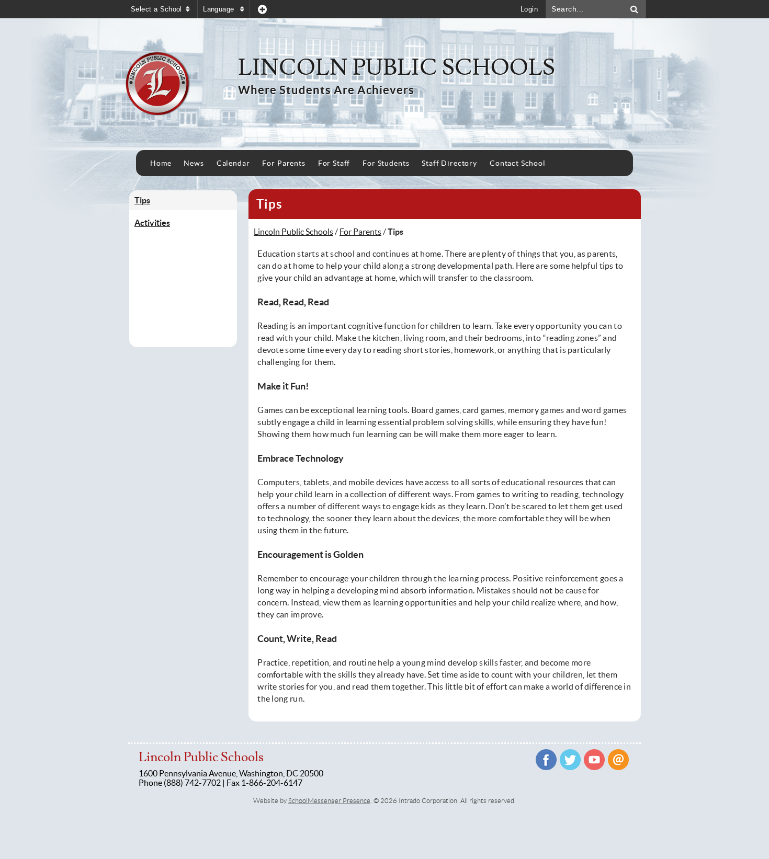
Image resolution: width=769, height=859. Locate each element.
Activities (152, 222)
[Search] (635, 9)
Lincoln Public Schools (293, 231)
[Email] (618, 759)
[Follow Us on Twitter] (570, 759)
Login (529, 9)
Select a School (156, 9)
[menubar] (348, 163)
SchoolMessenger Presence (329, 801)
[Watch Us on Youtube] (594, 759)
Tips (142, 200)
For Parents (360, 231)
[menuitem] (160, 163)
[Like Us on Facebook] (546, 759)
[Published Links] (262, 9)
